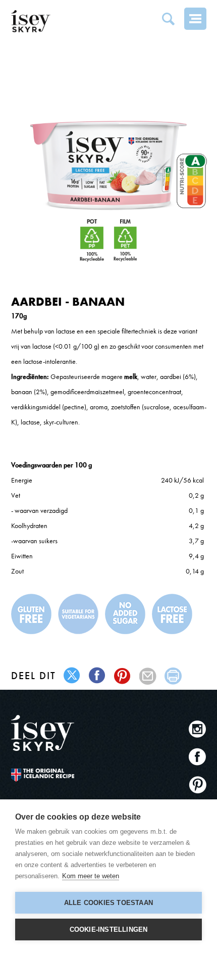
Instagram (197, 729)
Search (168, 19)
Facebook (197, 757)
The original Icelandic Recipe (42, 775)
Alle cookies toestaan (108, 903)
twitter (72, 676)
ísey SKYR (30, 21)
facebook (97, 676)
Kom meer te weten (90, 876)
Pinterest (197, 784)
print (173, 676)
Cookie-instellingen (109, 929)
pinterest (123, 676)
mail (148, 676)
